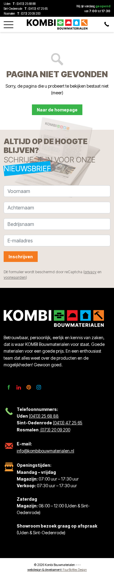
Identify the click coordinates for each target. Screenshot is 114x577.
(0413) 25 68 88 (26, 3)
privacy (90, 272)
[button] (8, 23)
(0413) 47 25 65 (38, 8)
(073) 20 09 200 (30, 13)
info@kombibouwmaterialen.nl (45, 450)
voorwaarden (15, 277)
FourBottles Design (57, 570)
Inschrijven (21, 256)
